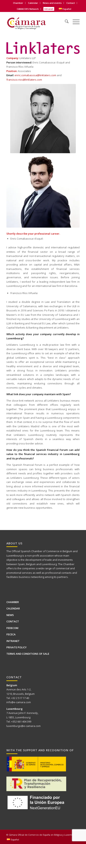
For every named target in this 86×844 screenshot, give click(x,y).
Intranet (48, 8)
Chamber (12, 602)
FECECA (11, 634)
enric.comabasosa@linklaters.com (35, 75)
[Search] (65, 19)
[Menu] (74, 19)
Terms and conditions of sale (27, 653)
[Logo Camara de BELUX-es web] (35, 22)
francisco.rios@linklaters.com (24, 79)
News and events (52, 2)
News (10, 615)
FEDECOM (12, 628)
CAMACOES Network (28, 8)
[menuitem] (18, 3)
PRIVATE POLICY (16, 647)
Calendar (33, 2)
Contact (70, 2)
